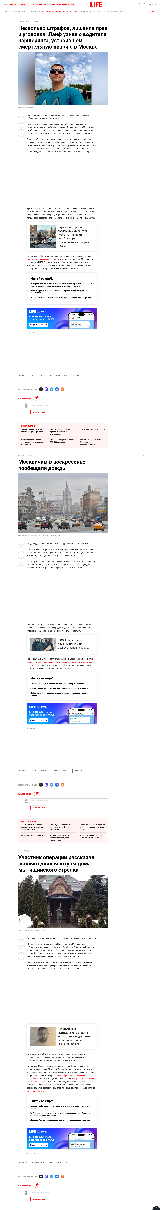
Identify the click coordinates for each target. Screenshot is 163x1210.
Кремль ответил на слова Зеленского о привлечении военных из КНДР (91, 442)
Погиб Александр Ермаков (32, 835)
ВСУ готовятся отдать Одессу (92, 429)
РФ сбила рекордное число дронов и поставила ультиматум (61, 431)
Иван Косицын (33, 1153)
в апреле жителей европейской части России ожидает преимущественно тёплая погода (60, 661)
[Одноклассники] (62, 389)
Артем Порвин (33, 728)
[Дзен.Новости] (41, 389)
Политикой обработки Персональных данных (61, 11)
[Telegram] (51, 389)
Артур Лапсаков (34, 333)
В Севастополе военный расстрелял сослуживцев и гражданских (32, 442)
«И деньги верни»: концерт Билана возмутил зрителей (32, 430)
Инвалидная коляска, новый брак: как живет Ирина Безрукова (62, 827)
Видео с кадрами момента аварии (43, 259)
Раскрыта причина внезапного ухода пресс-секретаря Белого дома (93, 827)
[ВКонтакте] (57, 389)
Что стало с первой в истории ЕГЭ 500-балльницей (62, 441)
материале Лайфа (35, 1091)
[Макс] (46, 389)
